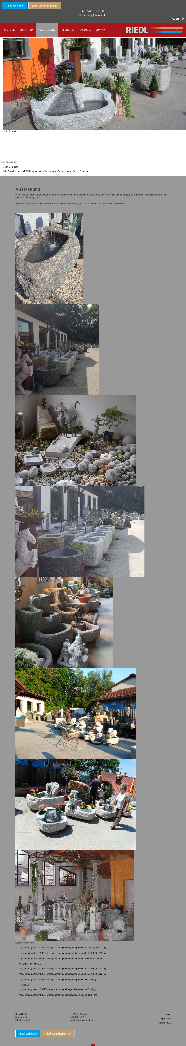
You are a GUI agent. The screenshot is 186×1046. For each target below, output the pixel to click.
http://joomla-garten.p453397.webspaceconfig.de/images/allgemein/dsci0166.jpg (57, 989)
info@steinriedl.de (98, 15)
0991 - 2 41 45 (80, 1014)
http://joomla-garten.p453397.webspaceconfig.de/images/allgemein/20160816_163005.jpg (62, 947)
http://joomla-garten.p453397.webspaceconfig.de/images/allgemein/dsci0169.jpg (57, 979)
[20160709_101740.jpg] (79, 531)
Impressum (165, 1018)
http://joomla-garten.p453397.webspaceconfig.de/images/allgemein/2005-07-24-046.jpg (61, 959)
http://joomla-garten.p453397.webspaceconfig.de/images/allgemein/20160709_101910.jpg (62, 974)
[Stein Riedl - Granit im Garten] (155, 30)
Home (168, 1014)
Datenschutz (164, 1023)
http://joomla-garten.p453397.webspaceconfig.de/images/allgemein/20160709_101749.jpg (62, 953)
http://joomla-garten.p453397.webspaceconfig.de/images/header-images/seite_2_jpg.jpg (46, 171)
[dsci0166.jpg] (75, 804)
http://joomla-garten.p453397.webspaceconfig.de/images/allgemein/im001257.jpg (58, 995)
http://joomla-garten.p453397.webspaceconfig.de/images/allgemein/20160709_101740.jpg (62, 968)
